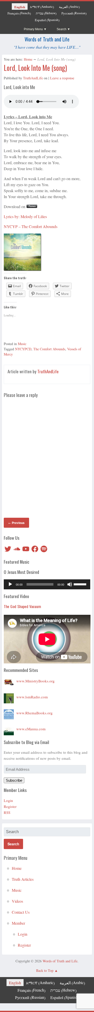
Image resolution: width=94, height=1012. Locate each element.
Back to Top (44, 970)
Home (28, 59)
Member (18, 923)
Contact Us (21, 912)
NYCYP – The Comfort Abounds (30, 226)
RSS (7, 812)
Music (22, 343)
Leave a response (62, 78)
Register (10, 806)
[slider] (81, 583)
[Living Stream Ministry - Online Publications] (9, 680)
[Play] (10, 584)
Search (61, 29)
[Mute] (69, 584)
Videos (17, 901)
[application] (47, 584)
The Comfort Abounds (49, 349)
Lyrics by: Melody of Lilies (25, 216)
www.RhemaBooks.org (34, 712)
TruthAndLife (33, 78)
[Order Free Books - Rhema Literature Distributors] (9, 712)
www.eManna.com (31, 728)
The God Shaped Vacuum (22, 606)
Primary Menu (33, 29)
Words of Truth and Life (47, 39)
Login (8, 800)
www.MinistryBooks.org (35, 680)
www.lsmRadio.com (32, 696)
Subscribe (14, 780)
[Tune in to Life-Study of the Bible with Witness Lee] (9, 696)
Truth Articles (23, 879)
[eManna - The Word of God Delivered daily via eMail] (9, 728)
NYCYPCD (23, 349)
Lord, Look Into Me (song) (35, 68)
